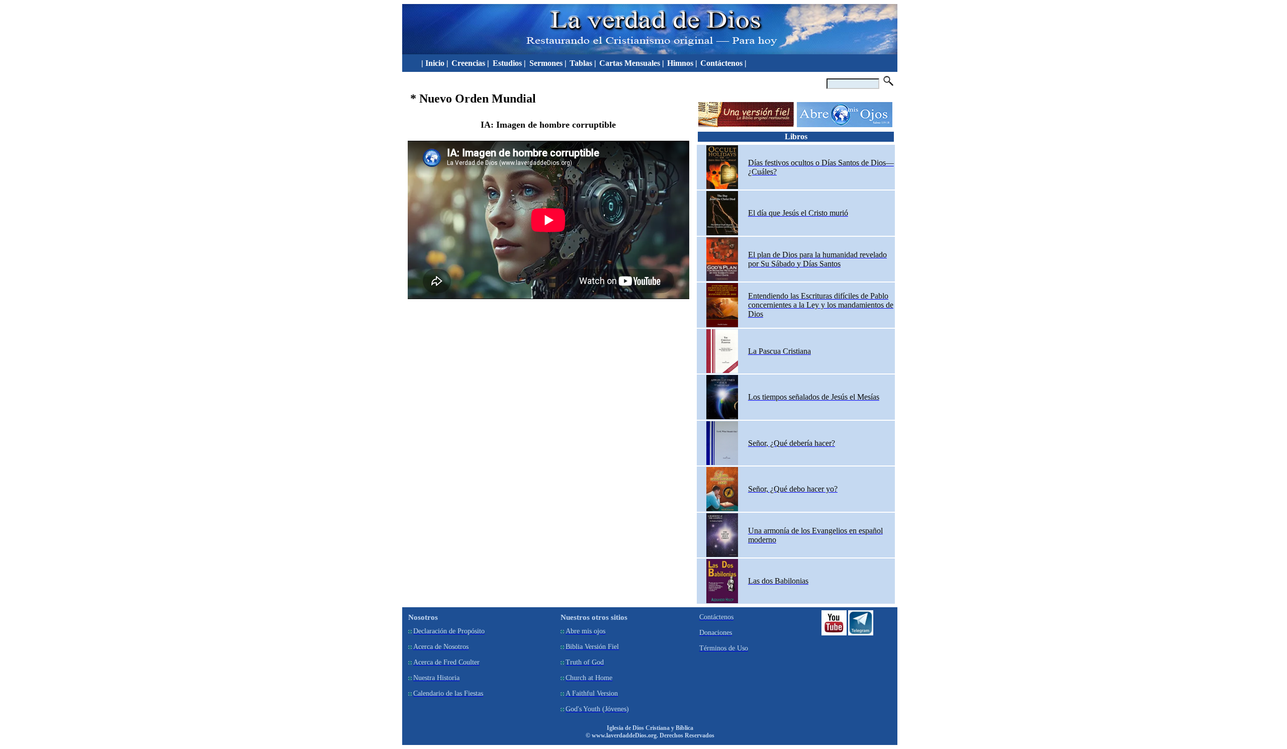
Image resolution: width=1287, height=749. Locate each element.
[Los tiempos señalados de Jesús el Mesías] (722, 417)
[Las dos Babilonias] (722, 601)
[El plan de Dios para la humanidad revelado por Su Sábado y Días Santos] (722, 279)
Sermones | (548, 63)
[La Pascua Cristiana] (722, 370)
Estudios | (510, 63)
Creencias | (471, 63)
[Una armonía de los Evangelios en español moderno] (722, 554)
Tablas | (583, 63)
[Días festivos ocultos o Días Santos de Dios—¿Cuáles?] (722, 187)
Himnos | (682, 63)
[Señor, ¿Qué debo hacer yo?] (722, 509)
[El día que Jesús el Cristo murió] (722, 233)
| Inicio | (432, 63)
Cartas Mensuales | (631, 63)
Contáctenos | (723, 63)
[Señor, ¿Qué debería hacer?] (722, 462)
